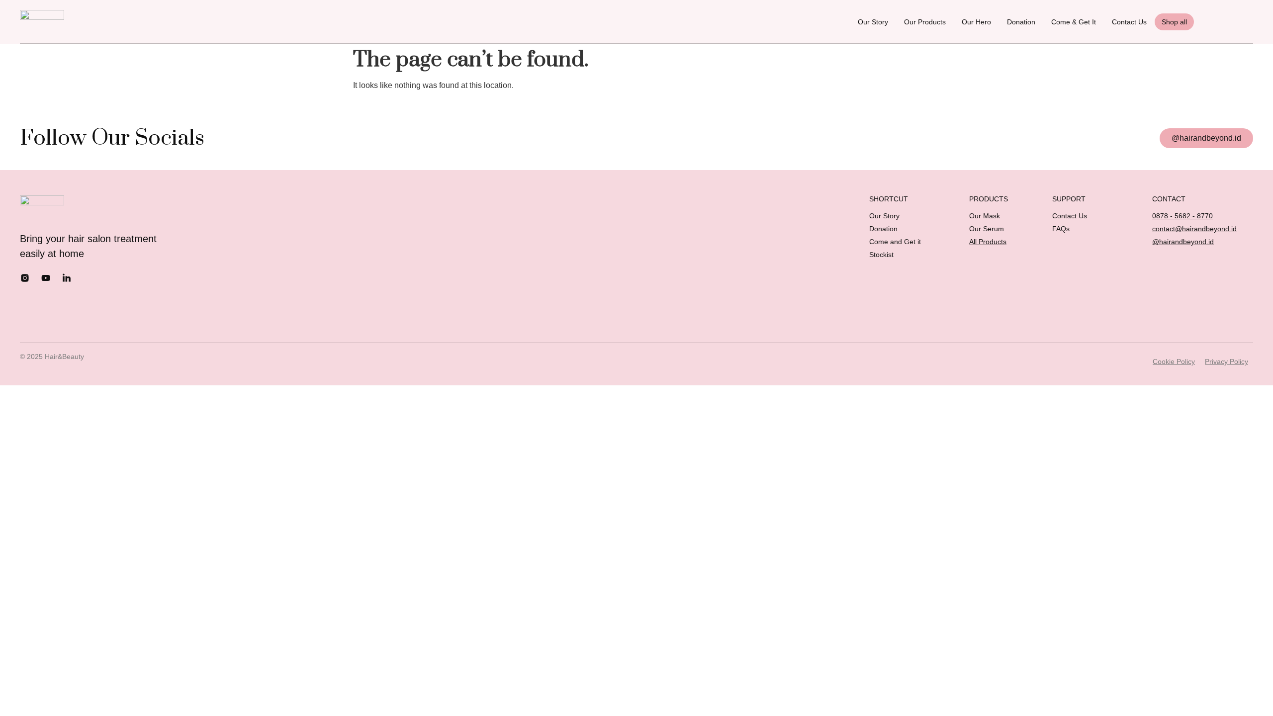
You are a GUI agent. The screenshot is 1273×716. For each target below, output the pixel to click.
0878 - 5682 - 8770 (1182, 216)
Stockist (881, 255)
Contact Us (1129, 22)
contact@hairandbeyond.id (1194, 229)
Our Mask (984, 216)
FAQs (1061, 229)
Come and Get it (895, 242)
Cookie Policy (1174, 361)
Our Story (873, 22)
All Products (987, 242)
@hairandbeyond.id (1183, 242)
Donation (1021, 22)
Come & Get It (1073, 22)
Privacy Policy (1226, 361)
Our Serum (986, 229)
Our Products (925, 22)
